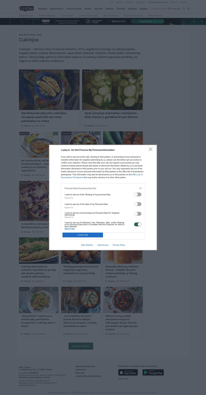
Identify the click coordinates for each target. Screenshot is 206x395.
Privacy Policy (119, 245)
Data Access (103, 245)
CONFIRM (83, 235)
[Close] (151, 150)
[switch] (137, 194)
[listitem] (103, 188)
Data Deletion (87, 245)
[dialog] (103, 197)
